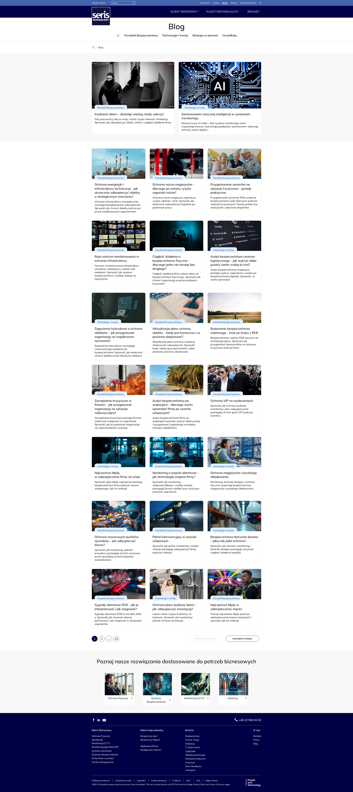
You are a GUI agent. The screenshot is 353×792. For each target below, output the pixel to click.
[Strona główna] (93, 47)
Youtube (104, 720)
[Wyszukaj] (133, 3)
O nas (216, 3)
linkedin (98, 720)
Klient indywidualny (222, 11)
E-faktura (176, 780)
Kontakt (205, 3)
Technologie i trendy (175, 35)
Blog (225, 3)
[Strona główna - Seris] (101, 16)
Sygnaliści (141, 780)
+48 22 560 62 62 (250, 720)
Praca (233, 3)
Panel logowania (260, 3)
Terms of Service (217, 784)
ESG (198, 780)
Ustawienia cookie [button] (123, 780)
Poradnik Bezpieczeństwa (141, 35)
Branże (253, 11)
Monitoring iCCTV (194, 698)
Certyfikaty (229, 35)
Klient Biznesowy (184, 11)
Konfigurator (248, 3)
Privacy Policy (199, 784)
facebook (93, 720)
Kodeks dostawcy (159, 780)
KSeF (188, 780)
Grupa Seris (98, 3)
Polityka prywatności (101, 780)
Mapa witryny (212, 780)
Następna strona (242, 638)
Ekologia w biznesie (205, 35)
